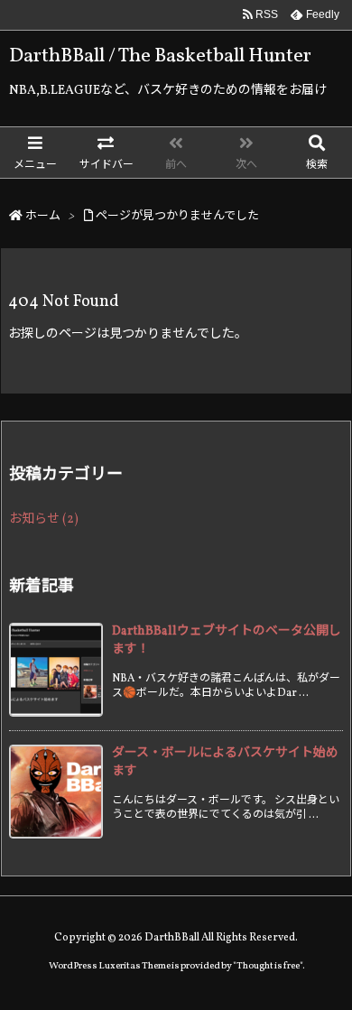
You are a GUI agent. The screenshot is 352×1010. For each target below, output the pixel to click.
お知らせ (44, 519)
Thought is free (268, 966)
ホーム (42, 216)
